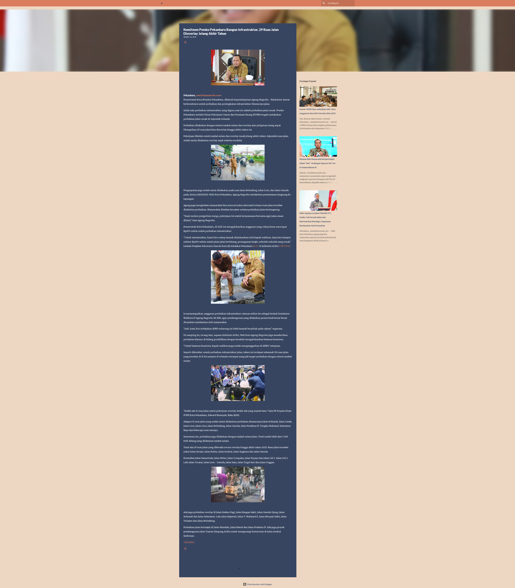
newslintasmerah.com (208, 95)
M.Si (287, 246)
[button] (185, 42)
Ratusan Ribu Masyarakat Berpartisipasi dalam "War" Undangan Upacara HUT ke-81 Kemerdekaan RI (317, 163)
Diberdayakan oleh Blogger (259, 584)
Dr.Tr (256, 246)
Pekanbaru (189, 542)
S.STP (282, 246)
